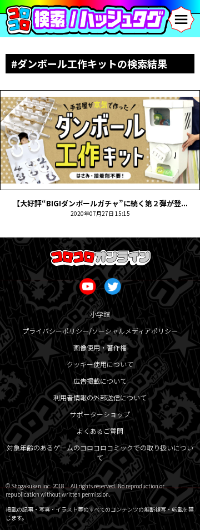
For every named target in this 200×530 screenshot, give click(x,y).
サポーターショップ (100, 414)
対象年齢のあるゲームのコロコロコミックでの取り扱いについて (100, 452)
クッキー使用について (100, 364)
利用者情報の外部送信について (100, 397)
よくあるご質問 (100, 430)
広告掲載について (100, 380)
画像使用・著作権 (100, 347)
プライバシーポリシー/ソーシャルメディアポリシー (100, 330)
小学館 (100, 314)
